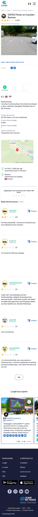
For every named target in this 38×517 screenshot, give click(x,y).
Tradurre (34, 211)
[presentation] (4, 40)
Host (3, 472)
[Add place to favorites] (29, 402)
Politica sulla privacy (13, 510)
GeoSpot (23, 476)
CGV (28, 508)
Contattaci (23, 463)
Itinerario (4, 90)
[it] (29, 3)
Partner (22, 467)
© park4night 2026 (8, 514)
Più (19, 377)
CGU (23, 508)
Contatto (23, 90)
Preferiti (14, 90)
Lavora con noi (25, 472)
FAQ (3, 476)
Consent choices (28, 510)
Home (2, 10)
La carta (5, 467)
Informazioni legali (14, 508)
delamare (16, 24)
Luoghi (8, 10)
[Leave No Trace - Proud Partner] (28, 500)
